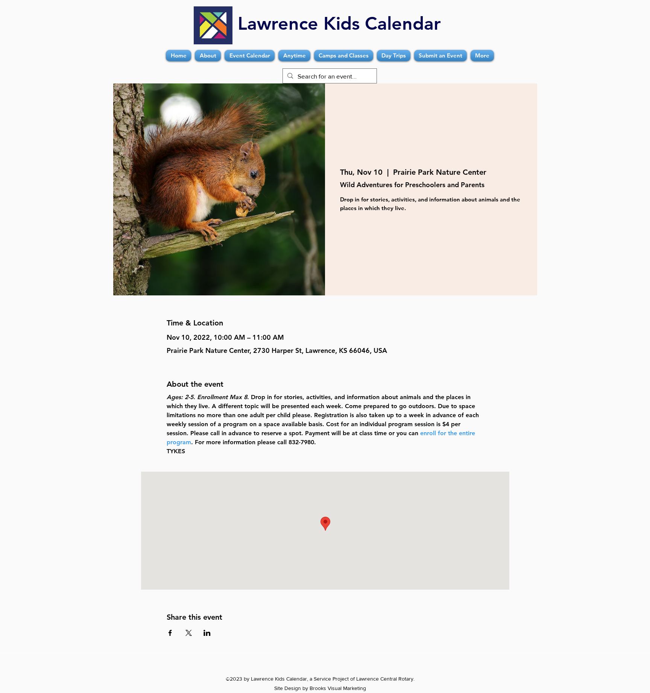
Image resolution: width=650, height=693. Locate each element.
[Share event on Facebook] (170, 633)
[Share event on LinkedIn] (207, 633)
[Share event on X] (188, 633)
